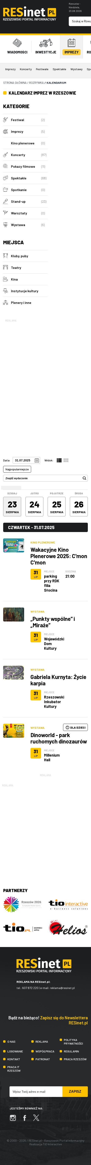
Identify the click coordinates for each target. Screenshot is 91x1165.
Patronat (43, 1059)
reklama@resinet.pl (62, 988)
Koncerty (26, 69)
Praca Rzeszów (75, 1059)
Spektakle (59, 69)
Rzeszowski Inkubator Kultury (54, 702)
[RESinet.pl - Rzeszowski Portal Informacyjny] (29, 20)
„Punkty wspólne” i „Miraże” (52, 621)
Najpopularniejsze (17, 469)
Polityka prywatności (73, 1041)
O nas (11, 1041)
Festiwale (42, 69)
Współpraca (45, 1051)
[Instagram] (15, 1120)
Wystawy (76, 69)
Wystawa (37, 611)
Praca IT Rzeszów (14, 1068)
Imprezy (10, 69)
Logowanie (15, 1051)
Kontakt (13, 1059)
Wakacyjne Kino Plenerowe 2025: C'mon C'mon (58, 556)
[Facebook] (26, 1120)
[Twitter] (38, 1120)
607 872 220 (30, 988)
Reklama (42, 1041)
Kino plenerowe (42, 542)
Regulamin (71, 1051)
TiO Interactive (52, 1144)
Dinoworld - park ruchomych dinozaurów (58, 738)
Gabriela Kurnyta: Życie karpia (58, 679)
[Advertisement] (25, 386)
